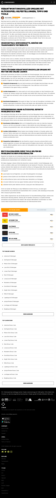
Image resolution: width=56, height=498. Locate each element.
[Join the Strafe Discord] (2, 452)
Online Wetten (4, 6)
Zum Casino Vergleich (28, 245)
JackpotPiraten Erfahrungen (11, 301)
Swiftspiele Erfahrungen (10, 260)
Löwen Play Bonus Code (10, 340)
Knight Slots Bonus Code (10, 359)
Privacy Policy (5, 439)
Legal (3, 437)
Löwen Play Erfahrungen (10, 271)
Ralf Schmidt (8, 17)
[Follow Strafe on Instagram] (10, 452)
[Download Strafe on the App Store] (5, 418)
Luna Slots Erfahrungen (10, 267)
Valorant (3, 478)
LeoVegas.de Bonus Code (11, 374)
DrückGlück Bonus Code (10, 355)
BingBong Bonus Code (10, 378)
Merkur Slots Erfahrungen (10, 263)
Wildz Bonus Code (9, 363)
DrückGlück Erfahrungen (10, 286)
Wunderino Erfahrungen (10, 282)
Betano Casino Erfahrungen (15, 215)
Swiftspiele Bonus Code (10, 329)
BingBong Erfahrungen (10, 309)
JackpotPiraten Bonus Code (11, 370)
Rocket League (5, 485)
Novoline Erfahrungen (14, 233)
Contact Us (4, 431)
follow (3, 449)
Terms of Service (5, 441)
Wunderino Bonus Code (10, 351)
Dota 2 (3, 475)
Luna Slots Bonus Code (10, 336)
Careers (3, 433)
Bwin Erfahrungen (8, 275)
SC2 (2, 488)
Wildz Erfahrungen (9, 294)
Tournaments (4, 461)
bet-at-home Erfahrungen (14, 239)
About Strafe (4, 428)
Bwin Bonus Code (8, 344)
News (2, 464)
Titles (3, 468)
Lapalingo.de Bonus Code (11, 366)
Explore (4, 456)
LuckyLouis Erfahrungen (10, 278)
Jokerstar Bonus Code (10, 325)
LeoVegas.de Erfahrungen (11, 305)
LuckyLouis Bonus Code (10, 348)
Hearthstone (4, 493)
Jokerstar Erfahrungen (10, 256)
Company (4, 426)
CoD (2, 483)
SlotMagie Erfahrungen (14, 227)
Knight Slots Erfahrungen (10, 290)
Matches (3, 458)
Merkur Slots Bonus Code (10, 332)
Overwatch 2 (4, 490)
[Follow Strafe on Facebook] (8, 452)
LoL (2, 473)
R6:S (2, 480)
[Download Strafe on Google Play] (5, 421)
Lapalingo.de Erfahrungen (11, 297)
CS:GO (3, 470)
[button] (51, 2)
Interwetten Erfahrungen (14, 221)
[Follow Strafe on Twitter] (5, 452)
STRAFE (3, 407)
